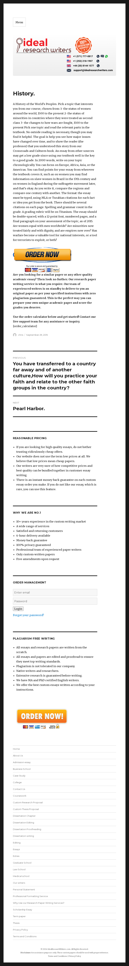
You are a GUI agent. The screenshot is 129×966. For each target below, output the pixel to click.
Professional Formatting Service (30, 896)
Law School (19, 869)
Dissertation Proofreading (27, 829)
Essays (16, 849)
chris (20, 334)
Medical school (21, 876)
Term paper (19, 916)
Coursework (19, 795)
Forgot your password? (28, 615)
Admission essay (22, 762)
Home (16, 749)
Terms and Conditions (24, 936)
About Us (18, 755)
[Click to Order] (55, 259)
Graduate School (22, 862)
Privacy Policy (20, 929)
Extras (16, 856)
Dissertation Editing (23, 822)
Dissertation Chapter (24, 815)
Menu (19, 22)
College (17, 782)
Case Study (19, 775)
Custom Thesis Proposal (26, 809)
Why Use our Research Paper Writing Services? (38, 903)
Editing (16, 842)
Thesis (16, 923)
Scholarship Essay (22, 909)
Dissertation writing (23, 836)
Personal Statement (24, 889)
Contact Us (19, 789)
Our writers (19, 882)
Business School (22, 769)
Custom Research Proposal (28, 802)
